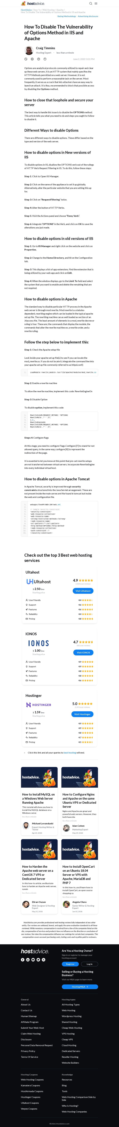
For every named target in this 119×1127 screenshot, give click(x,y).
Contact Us (26, 1010)
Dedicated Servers (71, 1051)
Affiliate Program (29, 1022)
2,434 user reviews (83, 584)
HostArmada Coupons (32, 1091)
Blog (64, 1085)
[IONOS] (39, 643)
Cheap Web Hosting (72, 1027)
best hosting (70, 752)
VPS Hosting (68, 1033)
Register (70, 964)
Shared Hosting (69, 1022)
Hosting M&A (78, 986)
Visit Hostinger (82, 714)
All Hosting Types (71, 1004)
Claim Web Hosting (31, 1033)
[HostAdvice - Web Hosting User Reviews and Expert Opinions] (33, 3)
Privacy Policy (28, 1051)
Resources (67, 1079)
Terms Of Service (29, 1056)
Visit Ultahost (83, 590)
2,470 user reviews (82, 707)
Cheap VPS (67, 1039)
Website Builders (70, 1062)
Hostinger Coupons (30, 1097)
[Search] (90, 3)
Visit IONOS (83, 652)
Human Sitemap (29, 1016)
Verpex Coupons (29, 1108)
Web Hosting (68, 1010)
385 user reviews (83, 645)
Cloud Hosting (69, 1045)
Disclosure (26, 1039)
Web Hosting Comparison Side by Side (79, 1098)
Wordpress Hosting (72, 1016)
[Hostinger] (39, 705)
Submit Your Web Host (32, 1027)
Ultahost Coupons (30, 1102)
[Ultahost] (39, 581)
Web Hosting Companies (74, 1111)
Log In (89, 964)
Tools (64, 1091)
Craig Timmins (45, 48)
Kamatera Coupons (30, 1085)
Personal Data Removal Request (37, 1045)
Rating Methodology (66, 16)
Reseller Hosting (70, 1056)
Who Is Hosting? (70, 1105)
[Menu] (95, 3)
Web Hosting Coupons (32, 1079)
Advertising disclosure (88, 16)
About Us (25, 1004)
